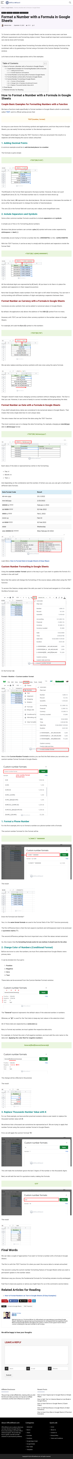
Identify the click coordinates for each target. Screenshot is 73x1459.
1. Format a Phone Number (17, 81)
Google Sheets (9, 7)
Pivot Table (30, 1446)
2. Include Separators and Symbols (19, 72)
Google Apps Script (32, 1441)
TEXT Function (28, 1306)
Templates (30, 1449)
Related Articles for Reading (13, 90)
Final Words (8, 87)
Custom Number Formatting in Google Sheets (21, 79)
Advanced (29, 1427)
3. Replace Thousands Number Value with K (22, 85)
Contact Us (54, 1432)
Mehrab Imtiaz (7, 25)
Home (2, 7)
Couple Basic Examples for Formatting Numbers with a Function (26, 68)
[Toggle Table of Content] (44, 63)
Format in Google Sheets (15, 1306)
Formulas (9, 12)
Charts (28, 1432)
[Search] (70, 2)
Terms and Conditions (57, 1438)
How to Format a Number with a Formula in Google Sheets (24, 66)
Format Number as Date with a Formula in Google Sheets (24, 77)
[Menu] (2, 2)
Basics (3, 12)
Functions (16, 12)
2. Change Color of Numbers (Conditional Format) (23, 83)
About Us (53, 1430)
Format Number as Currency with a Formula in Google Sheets (26, 74)
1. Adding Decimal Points (16, 70)
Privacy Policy (54, 1435)
